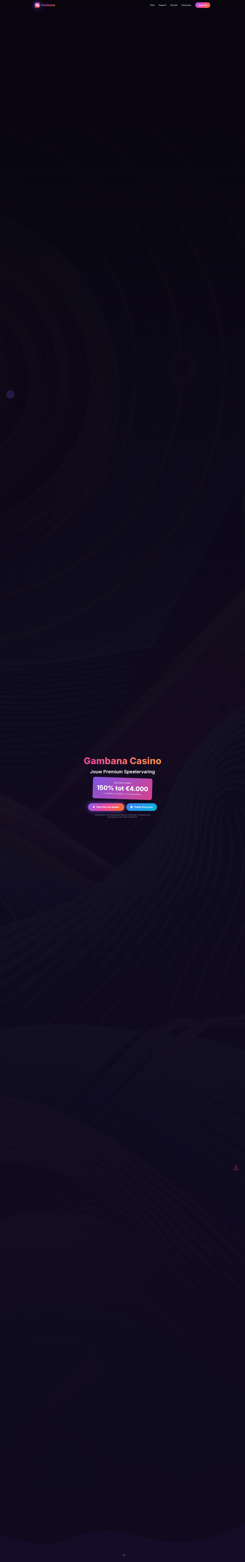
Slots (152, 5)
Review (174, 5)
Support (162, 5)
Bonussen (186, 5)
